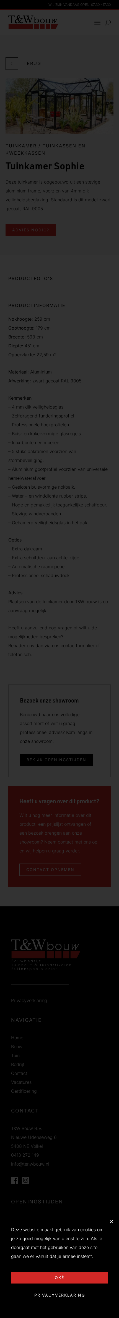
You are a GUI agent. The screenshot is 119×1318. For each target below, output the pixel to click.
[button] (111, 1222)
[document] (59, 659)
